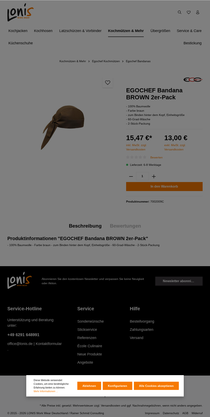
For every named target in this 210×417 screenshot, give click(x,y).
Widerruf (197, 413)
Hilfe (135, 308)
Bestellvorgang (142, 321)
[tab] (85, 226)
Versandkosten (110, 405)
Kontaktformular (49, 344)
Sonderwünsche (90, 321)
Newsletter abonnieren (180, 281)
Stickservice (87, 330)
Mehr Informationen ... (46, 391)
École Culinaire (89, 346)
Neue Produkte (89, 354)
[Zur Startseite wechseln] (20, 12)
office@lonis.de (20, 344)
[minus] (131, 176)
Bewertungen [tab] (125, 226)
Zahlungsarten (141, 330)
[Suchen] (180, 12)
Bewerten (156, 157)
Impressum (152, 413)
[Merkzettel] (189, 12)
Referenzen (86, 338)
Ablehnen (89, 385)
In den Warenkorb (164, 186)
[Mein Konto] (198, 12)
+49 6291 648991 (23, 334)
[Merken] (108, 82)
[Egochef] (193, 79)
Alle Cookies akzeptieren (156, 385)
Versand (136, 338)
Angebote (85, 362)
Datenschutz (171, 413)
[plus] (154, 176)
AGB (185, 413)
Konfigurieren (117, 385)
